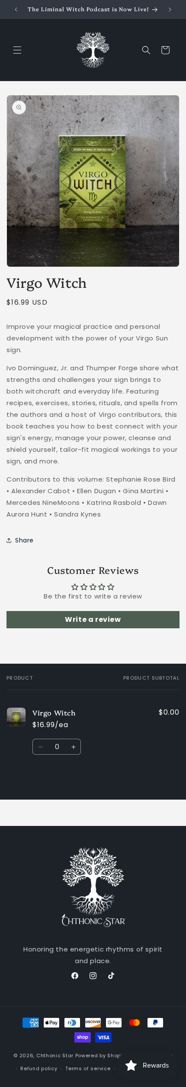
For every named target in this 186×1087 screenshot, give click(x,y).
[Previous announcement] (16, 9)
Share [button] (24, 540)
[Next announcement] (170, 9)
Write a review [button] (93, 619)
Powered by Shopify (101, 1055)
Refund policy (38, 1068)
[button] (17, 50)
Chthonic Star (55, 1055)
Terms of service (87, 1068)
